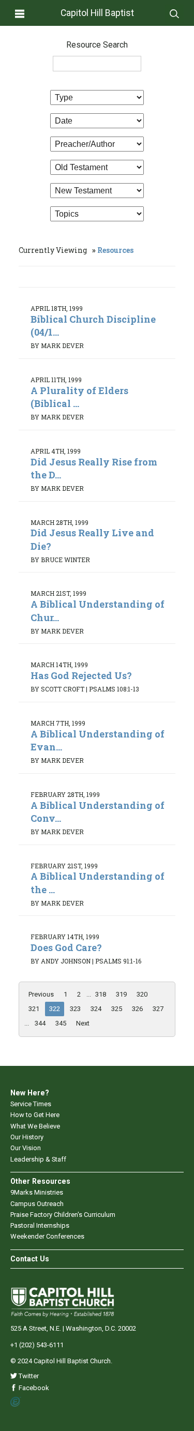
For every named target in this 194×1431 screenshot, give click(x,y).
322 (54, 1009)
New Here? (29, 1093)
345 (60, 1023)
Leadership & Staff (38, 1159)
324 (96, 1009)
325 (116, 1009)
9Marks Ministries (36, 1192)
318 (100, 994)
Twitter (28, 1376)
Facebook (33, 1387)
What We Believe (35, 1126)
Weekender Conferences (47, 1236)
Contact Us (29, 1259)
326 (137, 1009)
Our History (26, 1137)
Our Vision (25, 1148)
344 (40, 1023)
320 (142, 994)
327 (158, 1009)
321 (33, 1009)
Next (82, 1023)
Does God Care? (66, 947)
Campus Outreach (37, 1204)
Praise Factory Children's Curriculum (62, 1214)
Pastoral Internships (39, 1225)
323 (75, 1009)
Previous (41, 994)
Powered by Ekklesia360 (15, 1402)
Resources (115, 250)
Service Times (30, 1104)
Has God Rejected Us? (81, 675)
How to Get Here (34, 1115)
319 (121, 994)
